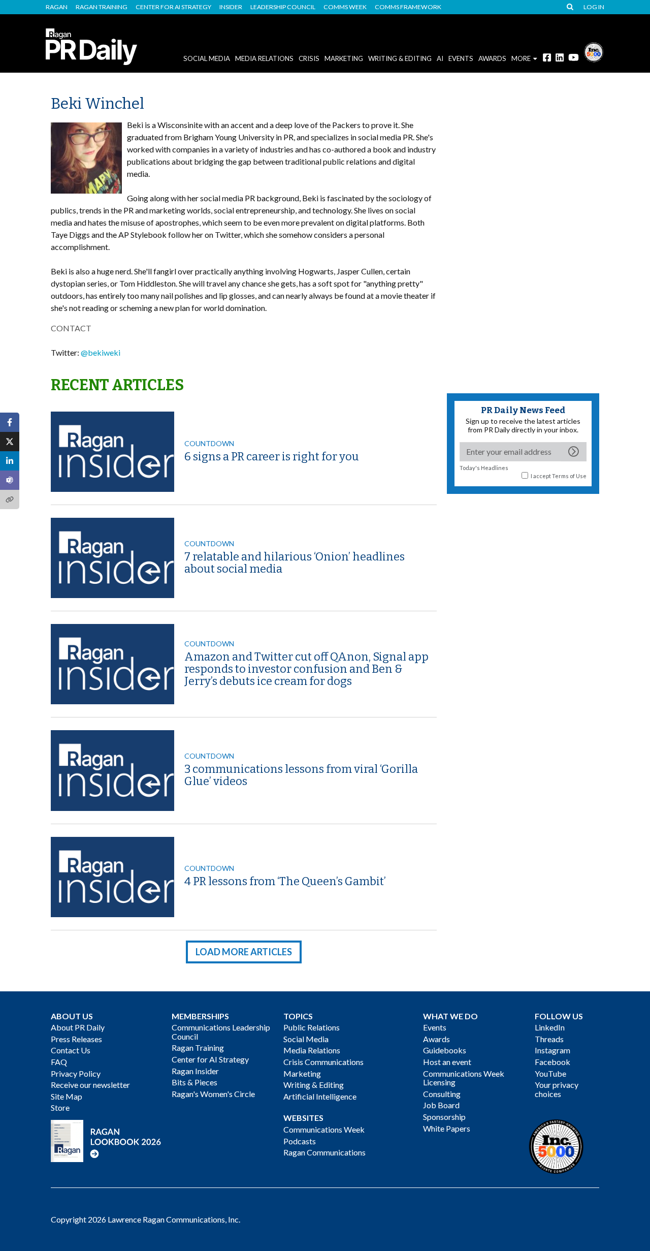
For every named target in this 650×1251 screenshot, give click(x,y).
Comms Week (345, 7)
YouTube (550, 1073)
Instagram (552, 1050)
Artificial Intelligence (319, 1096)
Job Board (441, 1105)
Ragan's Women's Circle (213, 1094)
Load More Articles (244, 951)
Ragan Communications (324, 1152)
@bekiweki (100, 352)
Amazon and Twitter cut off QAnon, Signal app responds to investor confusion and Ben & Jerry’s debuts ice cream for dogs (306, 669)
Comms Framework (408, 7)
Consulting (442, 1094)
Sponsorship (444, 1116)
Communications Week (324, 1129)
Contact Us (70, 1050)
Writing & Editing (400, 58)
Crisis (309, 58)
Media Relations (264, 58)
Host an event (447, 1062)
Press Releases (76, 1039)
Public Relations (311, 1027)
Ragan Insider (195, 1071)
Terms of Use (569, 476)
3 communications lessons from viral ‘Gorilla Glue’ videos (301, 775)
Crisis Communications (323, 1062)
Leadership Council (282, 7)
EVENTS (460, 58)
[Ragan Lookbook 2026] (106, 1140)
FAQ (59, 1062)
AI (440, 58)
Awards (436, 1039)
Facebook (552, 1062)
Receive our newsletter (90, 1084)
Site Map (66, 1096)
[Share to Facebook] (9, 422)
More (521, 58)
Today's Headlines (484, 467)
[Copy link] (9, 499)
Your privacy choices (556, 1089)
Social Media (206, 58)
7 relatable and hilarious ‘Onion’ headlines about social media (294, 563)
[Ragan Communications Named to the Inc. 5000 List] (593, 51)
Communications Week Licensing (463, 1078)
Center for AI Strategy (173, 7)
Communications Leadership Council (221, 1031)
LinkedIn (550, 1027)
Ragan (57, 7)
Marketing (343, 58)
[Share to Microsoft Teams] (9, 480)
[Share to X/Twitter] (9, 441)
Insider (230, 7)
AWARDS (492, 58)
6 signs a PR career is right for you (271, 456)
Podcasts (299, 1141)
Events (434, 1027)
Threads (549, 1039)
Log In (593, 7)
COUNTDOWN (209, 443)
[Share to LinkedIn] (9, 461)
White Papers (446, 1128)
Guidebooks (444, 1050)
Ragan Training (101, 7)
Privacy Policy (76, 1073)
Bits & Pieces (194, 1082)
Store (60, 1107)
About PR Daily (78, 1027)
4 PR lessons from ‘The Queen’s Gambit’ (285, 881)
